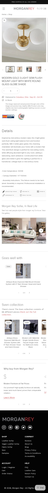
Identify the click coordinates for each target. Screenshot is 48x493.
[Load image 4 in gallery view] (38, 69)
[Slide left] (2, 70)
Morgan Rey (17, 488)
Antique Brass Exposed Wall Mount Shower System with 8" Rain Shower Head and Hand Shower (23, 284)
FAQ (26, 467)
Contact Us (29, 477)
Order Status (7, 473)
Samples (5, 453)
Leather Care (30, 470)
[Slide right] (45, 70)
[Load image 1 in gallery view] (10, 69)
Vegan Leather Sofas (10, 444)
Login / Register (8, 467)
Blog (27, 447)
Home (4, 14)
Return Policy (30, 473)
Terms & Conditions (33, 453)
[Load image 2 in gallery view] (20, 69)
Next (41, 230)
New (4, 450)
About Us (28, 444)
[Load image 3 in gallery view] (29, 69)
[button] (38, 8)
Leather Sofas (8, 441)
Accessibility (30, 456)
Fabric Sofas (7, 447)
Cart (3, 470)
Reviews (28, 441)
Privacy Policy (30, 450)
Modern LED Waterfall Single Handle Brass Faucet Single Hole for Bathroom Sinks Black (30, 342)
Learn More (9, 397)
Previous (6, 230)
